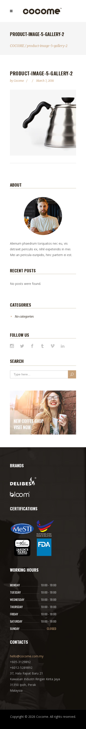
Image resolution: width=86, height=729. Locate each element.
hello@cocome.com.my (26, 656)
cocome (19, 81)
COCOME (17, 45)
